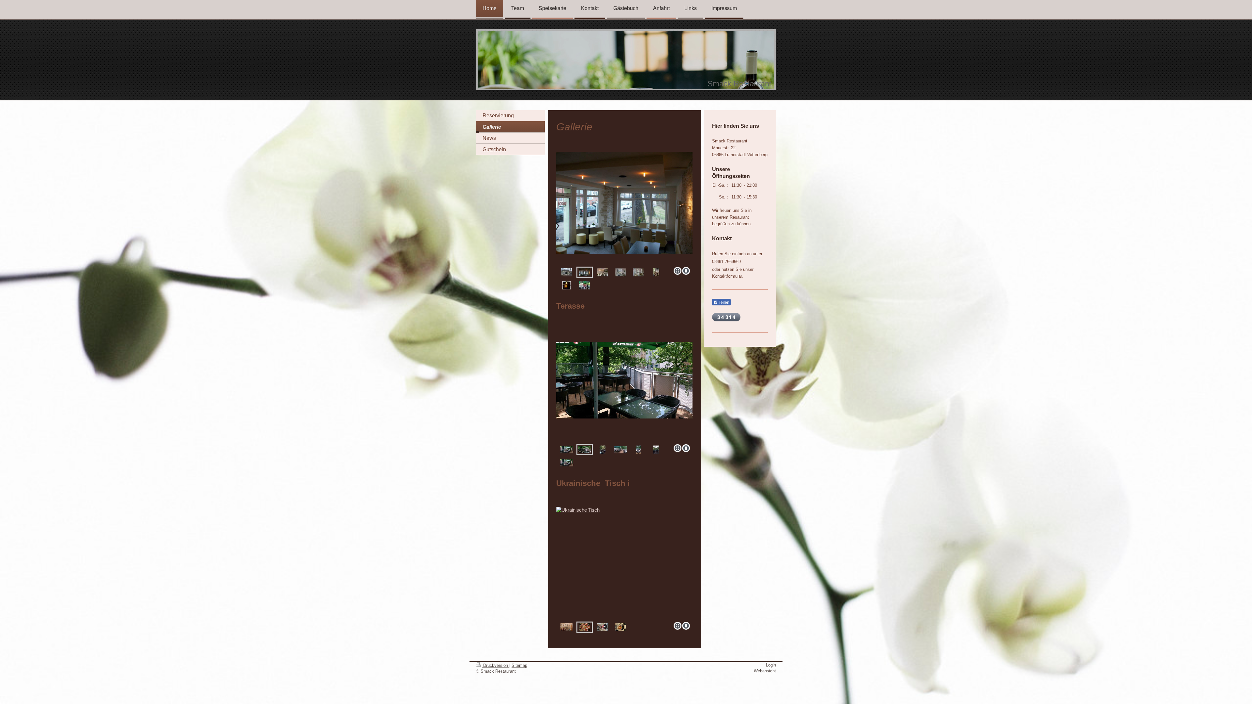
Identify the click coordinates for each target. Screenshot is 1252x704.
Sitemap (519, 665)
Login (771, 665)
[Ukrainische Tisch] (624, 563)
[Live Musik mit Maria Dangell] (584, 285)
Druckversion (495, 665)
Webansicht (765, 670)
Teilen (723, 302)
